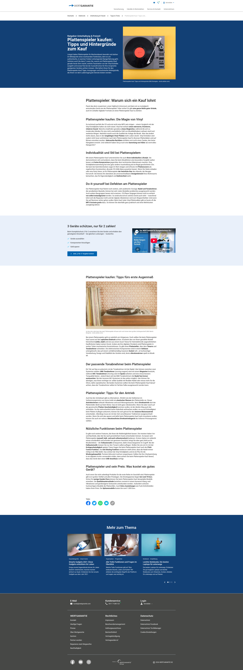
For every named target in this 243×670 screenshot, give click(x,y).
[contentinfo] (163, 663)
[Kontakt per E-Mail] (154, 2)
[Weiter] (175, 582)
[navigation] (121, 602)
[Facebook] (88, 503)
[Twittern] (94, 503)
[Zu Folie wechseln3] (171, 582)
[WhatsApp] (100, 503)
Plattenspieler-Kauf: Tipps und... (135, 16)
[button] (168, 3)
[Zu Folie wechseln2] (169, 582)
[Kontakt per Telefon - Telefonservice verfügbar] (158, 2)
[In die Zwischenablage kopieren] (112, 503)
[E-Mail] (106, 503)
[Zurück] (164, 582)
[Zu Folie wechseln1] (167, 582)
